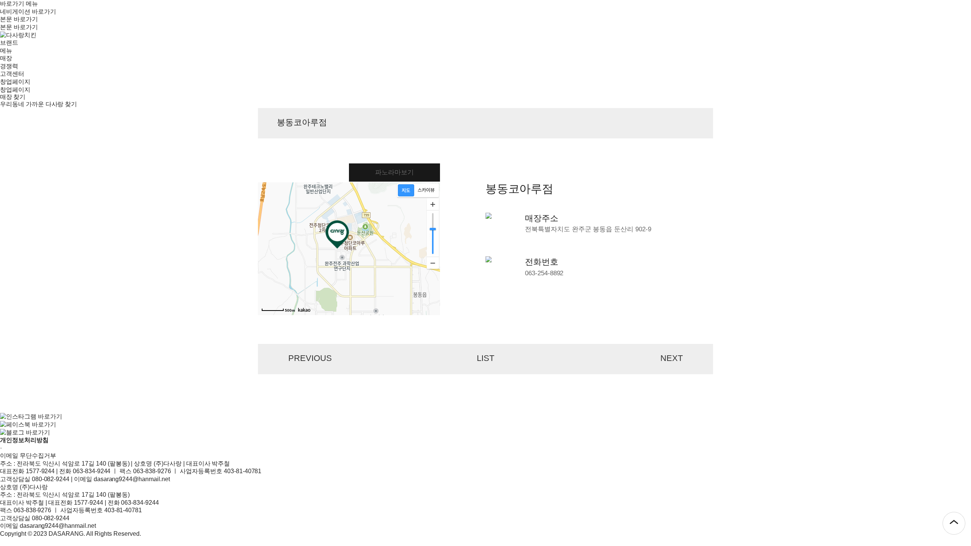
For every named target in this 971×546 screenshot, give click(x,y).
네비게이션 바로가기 (28, 11)
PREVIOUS (310, 358)
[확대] (433, 204)
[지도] (406, 190)
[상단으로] (954, 523)
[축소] (433, 263)
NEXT (671, 358)
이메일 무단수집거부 (28, 455)
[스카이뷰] (426, 190)
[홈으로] (18, 34)
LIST (485, 358)
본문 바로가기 (19, 19)
